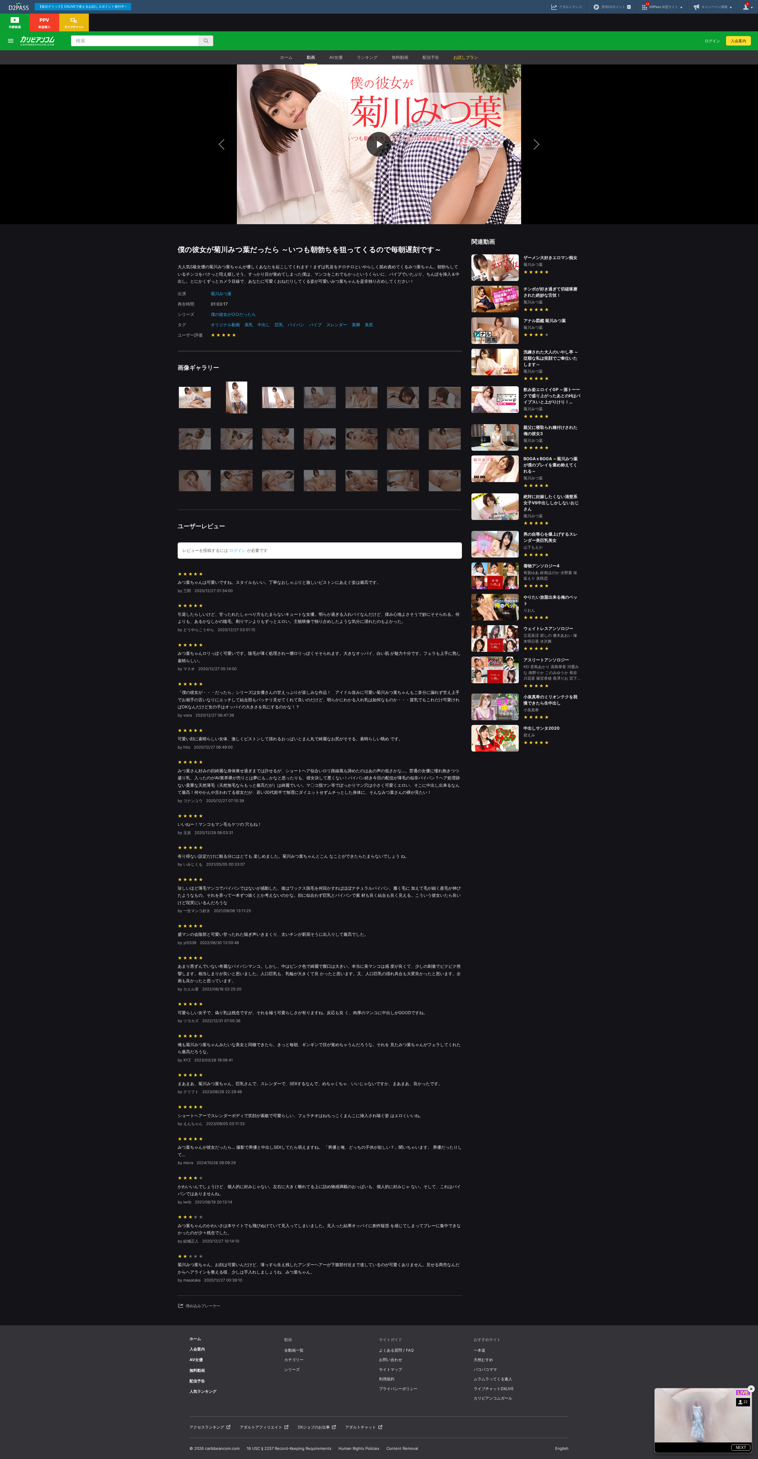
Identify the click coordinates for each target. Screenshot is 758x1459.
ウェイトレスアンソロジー (548, 628)
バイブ (315, 324)
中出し (264, 324)
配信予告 (431, 57)
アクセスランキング (207, 1427)
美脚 (356, 324)
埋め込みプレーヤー (203, 1305)
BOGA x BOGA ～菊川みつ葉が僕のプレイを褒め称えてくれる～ (550, 465)
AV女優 (336, 57)
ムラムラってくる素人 (493, 1378)
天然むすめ (483, 1359)
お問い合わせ (390, 1359)
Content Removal (402, 1448)
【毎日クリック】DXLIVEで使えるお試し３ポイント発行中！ (83, 6)
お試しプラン (465, 57)
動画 (311, 57)
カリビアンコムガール (493, 1398)
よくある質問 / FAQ (396, 1350)
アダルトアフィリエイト (261, 1427)
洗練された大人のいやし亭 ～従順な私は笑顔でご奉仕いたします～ (550, 358)
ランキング (367, 57)
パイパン (296, 324)
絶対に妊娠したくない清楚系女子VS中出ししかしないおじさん (551, 502)
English (561, 1448)
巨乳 (279, 324)
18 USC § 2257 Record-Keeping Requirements (289, 1448)
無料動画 (400, 57)
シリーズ (292, 1369)
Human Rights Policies (358, 1448)
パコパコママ (485, 1369)
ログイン (712, 40)
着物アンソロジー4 (541, 565)
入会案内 (738, 40)
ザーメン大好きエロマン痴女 (550, 257)
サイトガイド (390, 1339)
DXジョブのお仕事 (314, 1427)
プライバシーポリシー (398, 1388)
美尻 (369, 324)
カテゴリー (293, 1359)
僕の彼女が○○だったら (233, 314)
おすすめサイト (487, 1339)
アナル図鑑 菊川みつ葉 (544, 320)
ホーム (286, 57)
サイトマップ (390, 1369)
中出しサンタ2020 (541, 728)
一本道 (479, 1350)
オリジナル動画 (225, 324)
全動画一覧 (293, 1350)
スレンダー (336, 324)
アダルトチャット (360, 1427)
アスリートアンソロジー (546, 659)
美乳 (249, 324)
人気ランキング (203, 1391)
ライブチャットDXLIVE (494, 1388)
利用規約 (386, 1378)
